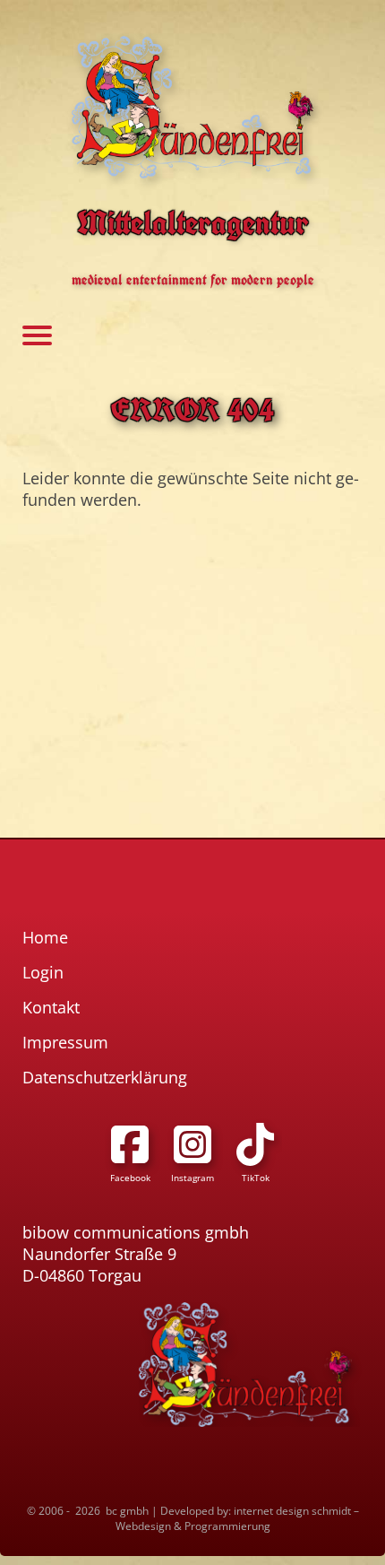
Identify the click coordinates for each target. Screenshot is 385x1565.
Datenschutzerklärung (104, 1077)
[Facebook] (130, 1144)
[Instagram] (192, 1144)
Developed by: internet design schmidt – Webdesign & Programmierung (237, 1518)
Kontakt (51, 1007)
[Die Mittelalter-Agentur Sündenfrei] (192, 107)
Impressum (65, 1042)
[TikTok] (255, 1144)
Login (43, 972)
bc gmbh (127, 1510)
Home (45, 937)
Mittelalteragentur (193, 222)
